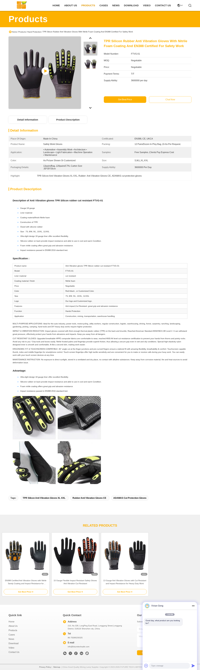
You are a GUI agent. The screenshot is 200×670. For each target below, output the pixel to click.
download (131, 5)
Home (56, 5)
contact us (163, 5)
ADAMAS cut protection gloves (129, 498)
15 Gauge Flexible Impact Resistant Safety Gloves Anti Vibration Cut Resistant (75, 582)
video (147, 5)
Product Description (68, 119)
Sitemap (56, 667)
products (88, 5)
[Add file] (146, 666)
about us (70, 5)
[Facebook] (76, 654)
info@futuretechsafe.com (78, 647)
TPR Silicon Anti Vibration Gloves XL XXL (44, 498)
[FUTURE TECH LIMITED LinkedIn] (81, 654)
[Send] (193, 666)
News (11, 639)
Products (22, 32)
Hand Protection (34, 32)
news (116, 5)
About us (13, 626)
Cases (12, 635)
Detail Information (27, 119)
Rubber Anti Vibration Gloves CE (89, 498)
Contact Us (14, 652)
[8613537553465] (87, 654)
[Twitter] (70, 654)
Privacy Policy (45, 667)
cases (103, 5)
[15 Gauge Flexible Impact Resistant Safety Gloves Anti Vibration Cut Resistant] (75, 554)
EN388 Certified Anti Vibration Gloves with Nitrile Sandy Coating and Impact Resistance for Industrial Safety (25, 582)
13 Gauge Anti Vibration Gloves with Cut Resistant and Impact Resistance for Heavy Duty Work (124, 582)
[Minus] (193, 605)
